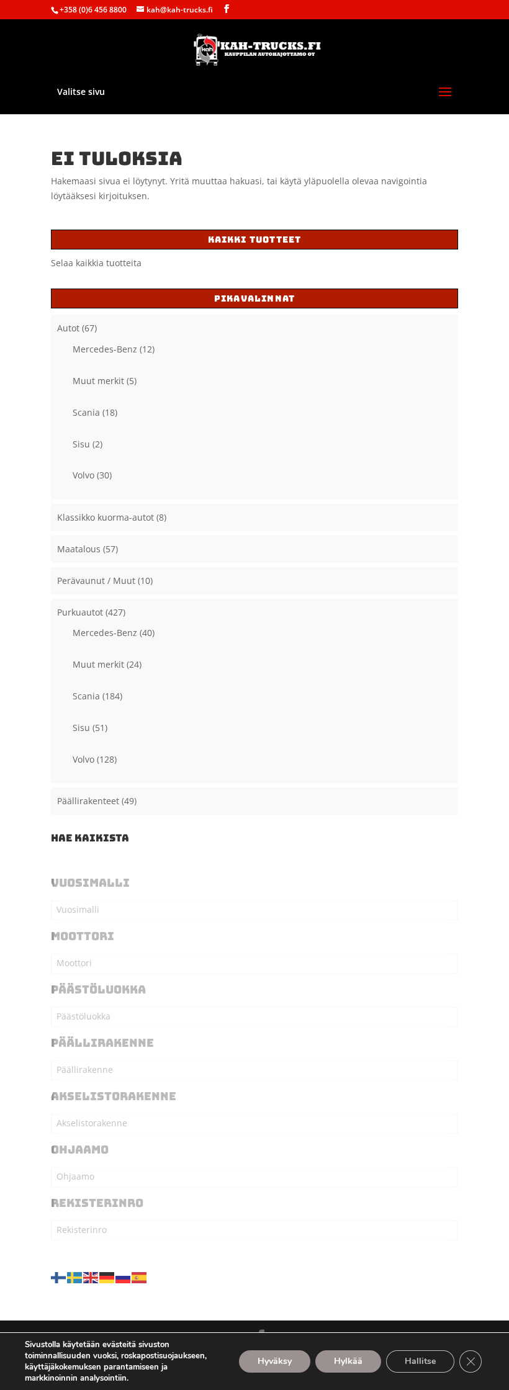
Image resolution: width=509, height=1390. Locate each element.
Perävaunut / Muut (96, 580)
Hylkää (348, 1361)
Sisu (81, 444)
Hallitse (420, 1361)
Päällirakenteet (88, 801)
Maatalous (79, 549)
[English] (91, 1277)
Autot (68, 328)
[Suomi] (59, 1277)
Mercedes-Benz (105, 349)
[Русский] (123, 1277)
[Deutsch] (107, 1277)
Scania (86, 412)
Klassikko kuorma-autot (105, 517)
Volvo (83, 475)
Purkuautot (80, 612)
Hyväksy (275, 1361)
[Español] (140, 1277)
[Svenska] (75, 1277)
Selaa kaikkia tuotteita (96, 263)
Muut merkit (98, 381)
